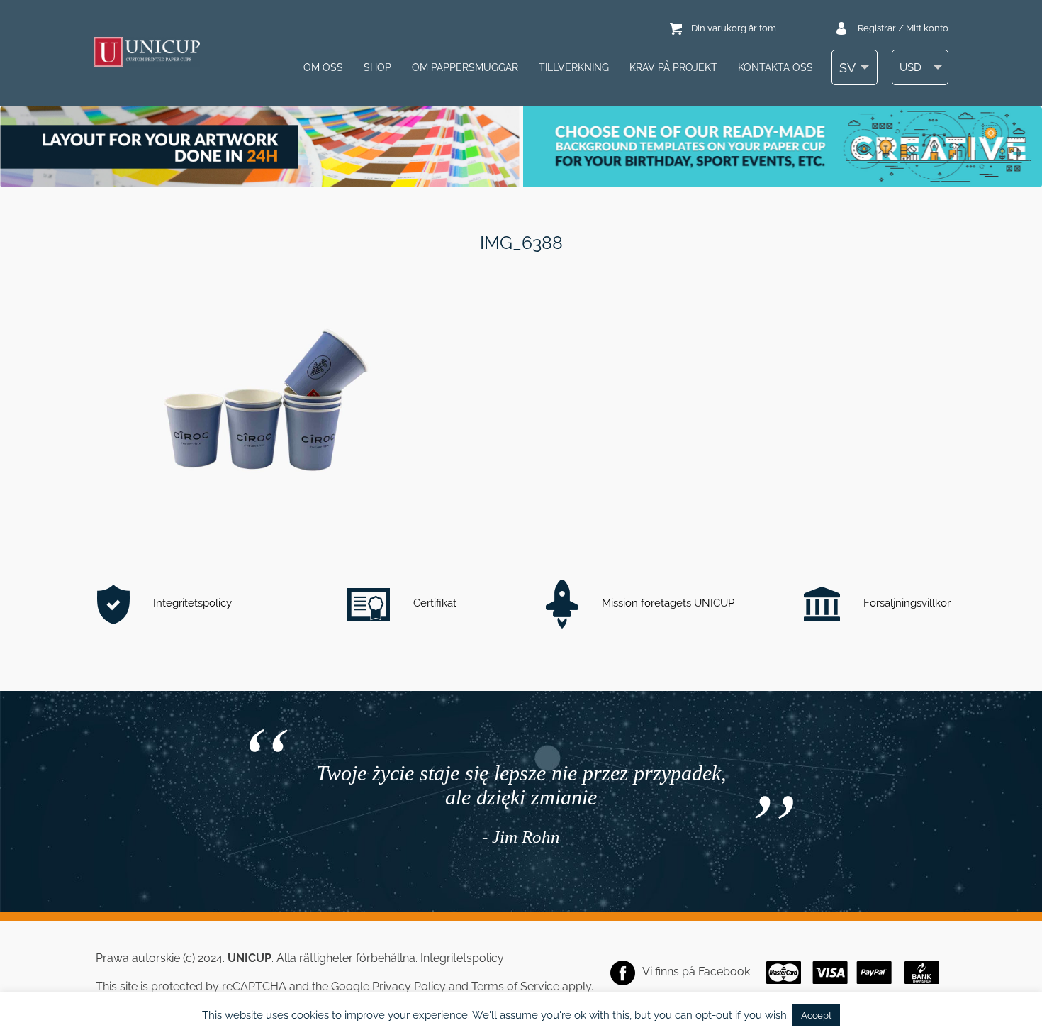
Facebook (724, 971)
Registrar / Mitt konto (903, 28)
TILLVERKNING (574, 67)
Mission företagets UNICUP (666, 603)
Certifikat (433, 603)
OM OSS (323, 67)
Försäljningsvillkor (906, 603)
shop (377, 67)
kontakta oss (775, 67)
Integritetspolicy (191, 603)
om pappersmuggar (465, 67)
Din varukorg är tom (733, 28)
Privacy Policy (409, 986)
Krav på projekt (673, 67)
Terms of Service (515, 986)
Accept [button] (816, 1015)
